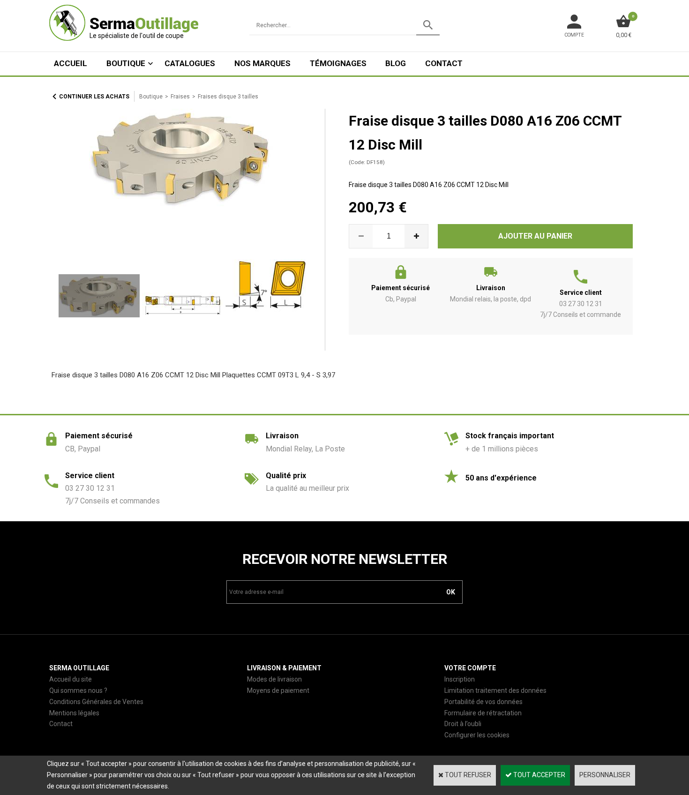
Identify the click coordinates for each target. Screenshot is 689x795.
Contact (444, 63)
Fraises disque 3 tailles (228, 96)
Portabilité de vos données (483, 701)
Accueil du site (70, 679)
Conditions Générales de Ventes (96, 701)
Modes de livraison (274, 679)
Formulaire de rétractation (483, 713)
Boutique (125, 63)
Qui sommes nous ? (78, 690)
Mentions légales (74, 713)
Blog (395, 63)
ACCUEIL (70, 63)
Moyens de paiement (278, 690)
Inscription (459, 679)
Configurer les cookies (476, 735)
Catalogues (190, 63)
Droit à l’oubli (462, 724)
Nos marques (262, 63)
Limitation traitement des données (495, 690)
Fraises (180, 96)
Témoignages (338, 63)
